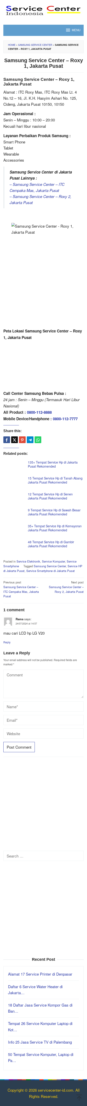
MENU (76, 30)
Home (11, 44)
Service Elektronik (28, 561)
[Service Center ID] (43, 9)
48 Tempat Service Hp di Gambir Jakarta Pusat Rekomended (51, 544)
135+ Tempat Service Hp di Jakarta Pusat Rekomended (53, 464)
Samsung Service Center (35, 44)
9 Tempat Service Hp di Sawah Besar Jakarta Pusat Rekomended (54, 512)
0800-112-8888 (39, 412)
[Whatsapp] (38, 439)
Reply (6, 642)
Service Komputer (53, 561)
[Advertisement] (43, 282)
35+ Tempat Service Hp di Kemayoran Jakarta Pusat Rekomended (55, 528)
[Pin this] (22, 439)
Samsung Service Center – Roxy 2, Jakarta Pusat (66, 587)
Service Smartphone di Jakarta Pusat (50, 571)
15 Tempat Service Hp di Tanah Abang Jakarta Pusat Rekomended (55, 480)
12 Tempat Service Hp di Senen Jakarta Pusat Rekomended (50, 496)
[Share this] (6, 439)
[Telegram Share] (30, 439)
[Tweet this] (14, 439)
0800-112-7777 (65, 418)
